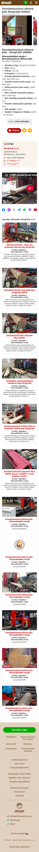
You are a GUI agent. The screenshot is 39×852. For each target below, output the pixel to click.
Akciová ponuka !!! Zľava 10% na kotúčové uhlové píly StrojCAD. (19, 427)
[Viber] (30, 209)
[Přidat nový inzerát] (25, 2)
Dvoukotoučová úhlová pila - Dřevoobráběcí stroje (19, 520)
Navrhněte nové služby (19, 774)
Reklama (27, 744)
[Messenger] (9, 209)
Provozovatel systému (28, 750)
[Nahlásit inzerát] (24, 130)
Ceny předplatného (19, 767)
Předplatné (11, 749)
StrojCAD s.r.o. (11, 148)
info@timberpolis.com (21, 816)
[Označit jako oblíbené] (30, 130)
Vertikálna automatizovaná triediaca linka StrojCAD (19, 382)
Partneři (20, 796)
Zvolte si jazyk (18, 833)
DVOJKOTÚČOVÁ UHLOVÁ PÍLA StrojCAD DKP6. (19, 291)
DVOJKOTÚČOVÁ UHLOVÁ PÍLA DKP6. (19, 337)
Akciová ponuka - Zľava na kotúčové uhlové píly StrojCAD (19, 246)
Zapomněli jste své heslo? (27, 738)
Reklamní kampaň (19, 788)
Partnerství (19, 792)
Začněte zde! (19, 730)
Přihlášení (11, 737)
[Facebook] (3, 209)
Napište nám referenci (19, 778)
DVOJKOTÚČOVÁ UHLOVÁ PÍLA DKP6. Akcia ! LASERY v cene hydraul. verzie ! (19, 474)
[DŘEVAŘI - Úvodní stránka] (6, 2)
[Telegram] (18, 209)
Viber (12, 824)
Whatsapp (15, 820)
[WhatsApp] (24, 209)
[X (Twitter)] (14, 210)
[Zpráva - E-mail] (35, 209)
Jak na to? (11, 744)
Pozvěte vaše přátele (19, 782)
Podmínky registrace (19, 847)
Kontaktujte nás (20, 760)
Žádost (16, 130)
